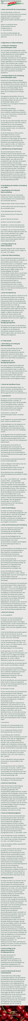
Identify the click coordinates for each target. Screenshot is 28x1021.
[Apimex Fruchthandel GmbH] (14, 3)
